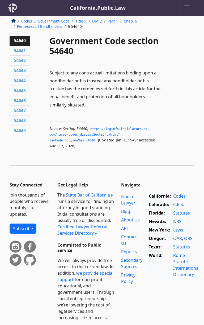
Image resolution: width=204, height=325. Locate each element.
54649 (20, 130)
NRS (177, 221)
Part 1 (113, 21)
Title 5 (81, 21)
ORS (188, 238)
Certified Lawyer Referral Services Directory (82, 230)
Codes (26, 21)
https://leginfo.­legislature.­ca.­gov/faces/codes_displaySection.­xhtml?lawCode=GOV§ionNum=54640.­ (100, 134)
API (124, 228)
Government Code (54, 21)
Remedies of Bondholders (39, 26)
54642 (20, 60)
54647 (20, 110)
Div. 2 (97, 21)
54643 (20, 70)
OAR (177, 238)
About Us (130, 220)
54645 (20, 91)
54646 (20, 101)
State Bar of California (88, 195)
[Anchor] (88, 104)
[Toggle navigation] (187, 8)
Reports (129, 252)
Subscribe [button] (23, 228)
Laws (178, 230)
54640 (20, 40)
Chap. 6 (130, 21)
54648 (20, 120)
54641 (20, 51)
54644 (20, 80)
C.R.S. (178, 204)
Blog (125, 211)
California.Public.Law (98, 7)
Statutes (181, 213)
